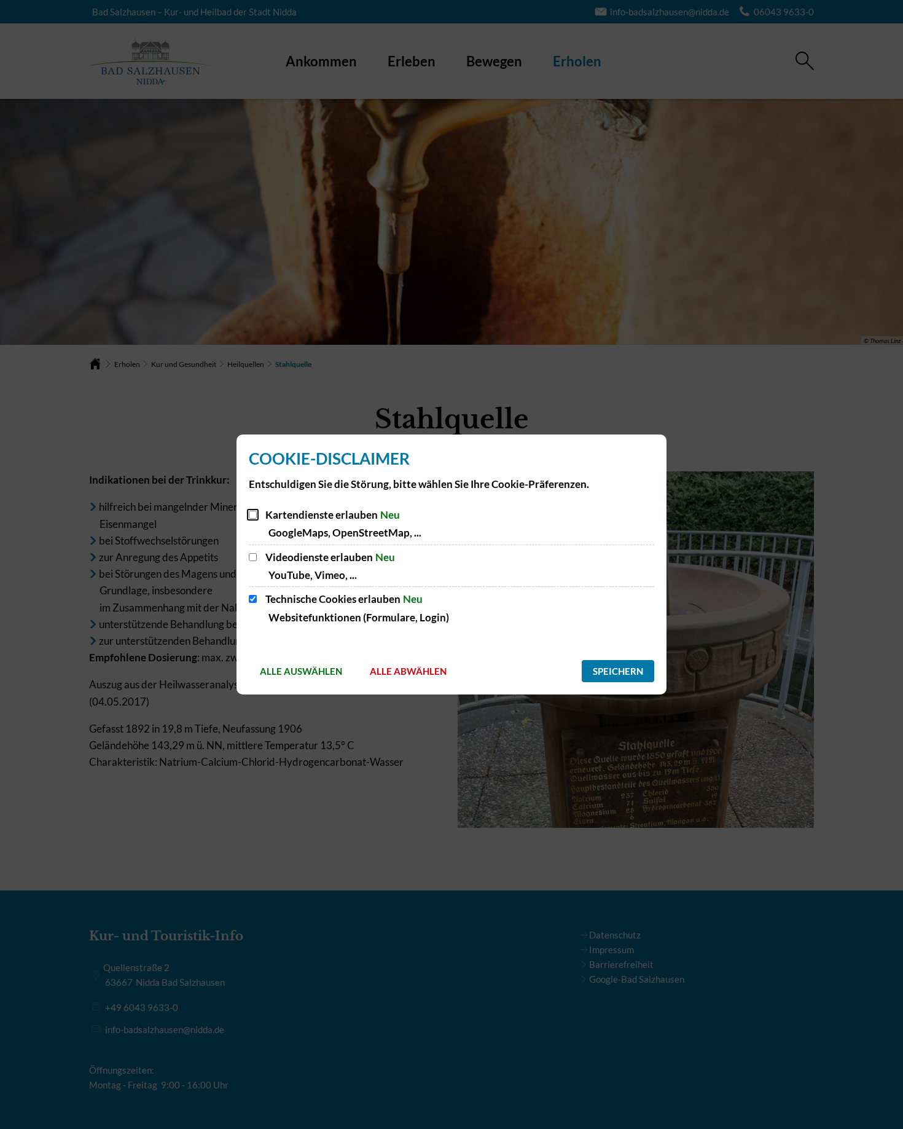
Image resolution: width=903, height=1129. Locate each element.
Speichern (618, 671)
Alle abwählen (408, 671)
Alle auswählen (301, 671)
